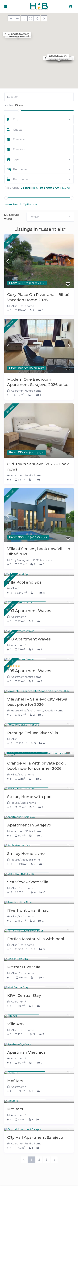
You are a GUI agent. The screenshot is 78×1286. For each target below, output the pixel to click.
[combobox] (39, 119)
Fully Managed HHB (23, 560)
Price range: (12, 187)
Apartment (17, 390)
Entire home (26, 305)
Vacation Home (53, 710)
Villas (14, 305)
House (15, 710)
